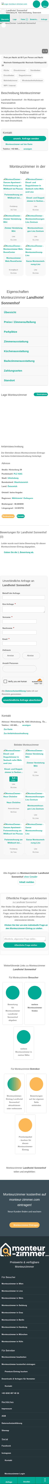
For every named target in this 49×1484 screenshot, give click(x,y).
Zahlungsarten (13, 370)
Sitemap (5, 1430)
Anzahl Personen (10, 663)
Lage (15, 19)
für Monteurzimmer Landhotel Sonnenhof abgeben (13, 1012)
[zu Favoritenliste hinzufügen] (3, 25)
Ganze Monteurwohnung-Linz (35, 262)
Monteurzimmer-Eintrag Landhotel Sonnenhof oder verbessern (14, 1102)
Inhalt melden (26, 882)
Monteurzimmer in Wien (12, 1284)
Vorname (6, 617)
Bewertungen (34, 19)
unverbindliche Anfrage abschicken (22, 700)
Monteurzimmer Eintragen (25, 1225)
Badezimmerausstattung (19, 360)
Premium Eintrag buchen (16, 1371)
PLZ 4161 (18, 474)
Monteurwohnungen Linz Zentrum (35, 229)
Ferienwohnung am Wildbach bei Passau (13, 197)
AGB (4, 1416)
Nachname (7, 628)
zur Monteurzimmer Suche (3, 11)
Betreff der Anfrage (11, 593)
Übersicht (5, 19)
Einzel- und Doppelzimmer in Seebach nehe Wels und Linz (35, 200)
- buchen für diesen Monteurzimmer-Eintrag (25, 1143)
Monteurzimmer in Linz (12, 1291)
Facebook (6, 1446)
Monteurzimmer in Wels (12, 1298)
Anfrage (44, 19)
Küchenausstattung (16, 351)
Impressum (7, 1409)
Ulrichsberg (13, 478)
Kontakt (20, 516)
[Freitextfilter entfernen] (36, 4)
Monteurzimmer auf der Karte (18, 144)
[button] (24, 38)
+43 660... (15, 149)
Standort (9, 380)
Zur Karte (8, 729)
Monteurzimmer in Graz (12, 1312)
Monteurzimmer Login (14, 1473)
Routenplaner (41, 394)
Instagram (6, 1453)
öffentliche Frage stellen (25, 945)
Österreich (12, 486)
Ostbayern (28, 498)
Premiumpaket (43, 169)
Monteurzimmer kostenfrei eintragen (18, 1364)
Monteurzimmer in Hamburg (14, 1327)
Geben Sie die (18, 552)
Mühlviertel (17, 498)
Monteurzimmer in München (14, 1334)
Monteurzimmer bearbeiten (14, 1357)
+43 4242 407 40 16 (10, 1393)
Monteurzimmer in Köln (12, 1341)
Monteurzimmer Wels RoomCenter (13, 259)
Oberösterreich (21, 482)
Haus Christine (13, 802)
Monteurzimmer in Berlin (13, 1320)
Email (5, 639)
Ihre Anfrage (8, 604)
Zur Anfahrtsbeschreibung (16, 733)
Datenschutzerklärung (15, 691)
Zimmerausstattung (16, 341)
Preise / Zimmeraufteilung (20, 322)
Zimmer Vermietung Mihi (13, 229)
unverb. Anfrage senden (26, 138)
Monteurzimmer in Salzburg (14, 1305)
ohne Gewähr (30, 876)
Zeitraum (6, 650)
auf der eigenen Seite (36, 1100)
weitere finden (35, 1007)
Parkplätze (10, 331)
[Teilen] (38, 1480)
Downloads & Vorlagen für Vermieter (18, 1379)
